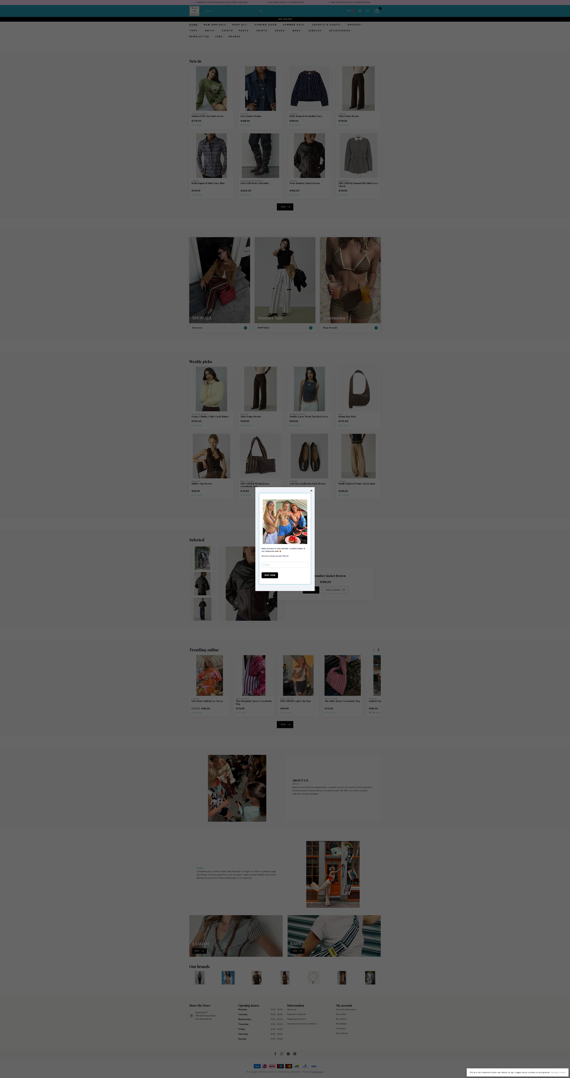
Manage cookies (558, 1072)
